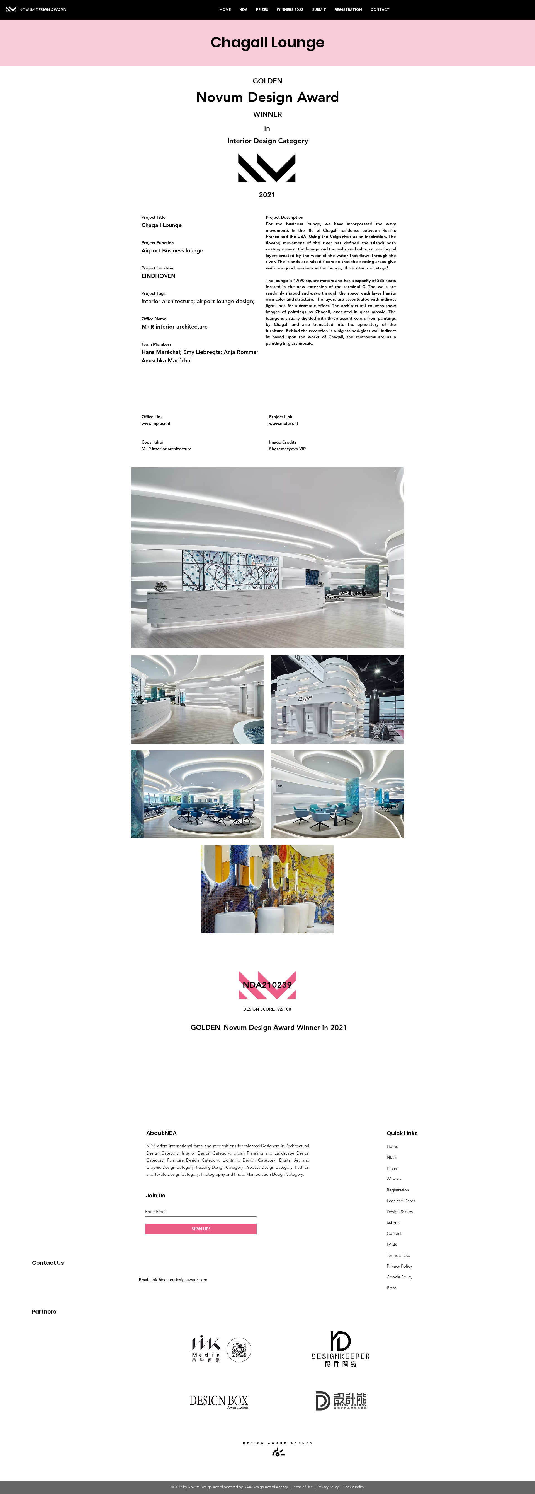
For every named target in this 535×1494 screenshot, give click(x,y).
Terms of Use (398, 1255)
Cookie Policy (399, 1276)
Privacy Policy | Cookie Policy (340, 1487)
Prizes (392, 1168)
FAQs (392, 1244)
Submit (393, 1222)
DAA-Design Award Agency (266, 1487)
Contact (394, 1233)
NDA (391, 1157)
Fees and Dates (401, 1200)
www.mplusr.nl (156, 423)
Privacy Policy (399, 1266)
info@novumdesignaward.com (179, 1279)
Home (392, 1146)
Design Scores (400, 1211)
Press (391, 1287)
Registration (398, 1189)
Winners (394, 1179)
